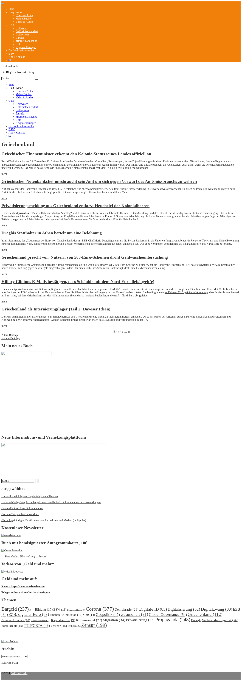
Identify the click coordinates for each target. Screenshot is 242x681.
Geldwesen (22, 28)
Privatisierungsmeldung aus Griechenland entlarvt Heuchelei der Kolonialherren (75, 205)
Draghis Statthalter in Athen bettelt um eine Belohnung (51, 233)
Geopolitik (108, 614)
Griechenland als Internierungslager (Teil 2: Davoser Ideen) (55, 309)
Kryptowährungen (26, 47)
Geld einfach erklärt (27, 31)
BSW (12, 53)
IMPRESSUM (9, 662)
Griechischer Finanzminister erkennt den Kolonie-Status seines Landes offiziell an (76, 154)
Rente (196, 620)
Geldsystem (22, 34)
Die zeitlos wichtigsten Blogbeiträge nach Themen (29, 496)
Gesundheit (134, 614)
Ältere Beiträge (9, 335)
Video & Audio (24, 21)
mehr (4, 173)
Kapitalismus (63, 620)
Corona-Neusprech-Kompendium (20, 514)
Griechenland (205, 614)
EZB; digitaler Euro (29, 614)
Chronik (6, 520)
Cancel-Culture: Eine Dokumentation (22, 508)
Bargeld (20, 37)
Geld (11, 24)
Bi (31, 610)
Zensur (94, 625)
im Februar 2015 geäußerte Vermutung (186, 292)
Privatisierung (140, 620)
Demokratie (127, 609)
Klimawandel (89, 620)
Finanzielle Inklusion (66, 614)
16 (129, 331)
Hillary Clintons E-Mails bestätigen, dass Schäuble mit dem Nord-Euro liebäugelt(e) (77, 281)
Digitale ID (153, 609)
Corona (100, 609)
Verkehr (58, 625)
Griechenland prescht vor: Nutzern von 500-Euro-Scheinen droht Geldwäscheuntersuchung (84, 257)
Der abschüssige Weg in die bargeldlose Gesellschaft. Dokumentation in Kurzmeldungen (51, 502)
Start (11, 8)
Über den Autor (24, 15)
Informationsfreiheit (40, 621)
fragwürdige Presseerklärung (130, 188)
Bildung (44, 609)
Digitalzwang (216, 609)
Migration (114, 620)
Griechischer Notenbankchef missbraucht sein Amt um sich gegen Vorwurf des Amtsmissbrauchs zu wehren (99, 181)
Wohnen (74, 625)
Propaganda (172, 619)
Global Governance (168, 614)
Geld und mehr (19, 673)
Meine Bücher (24, 18)
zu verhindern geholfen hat (163, 243)
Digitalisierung (184, 609)
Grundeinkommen (15, 620)
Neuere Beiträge (10, 338)
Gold (18, 44)
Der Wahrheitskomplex (21, 50)
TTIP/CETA (37, 625)
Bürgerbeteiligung (76, 610)
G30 (89, 614)
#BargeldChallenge (26, 40)
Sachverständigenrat (220, 620)
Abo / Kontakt (17, 56)
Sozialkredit (12, 625)
